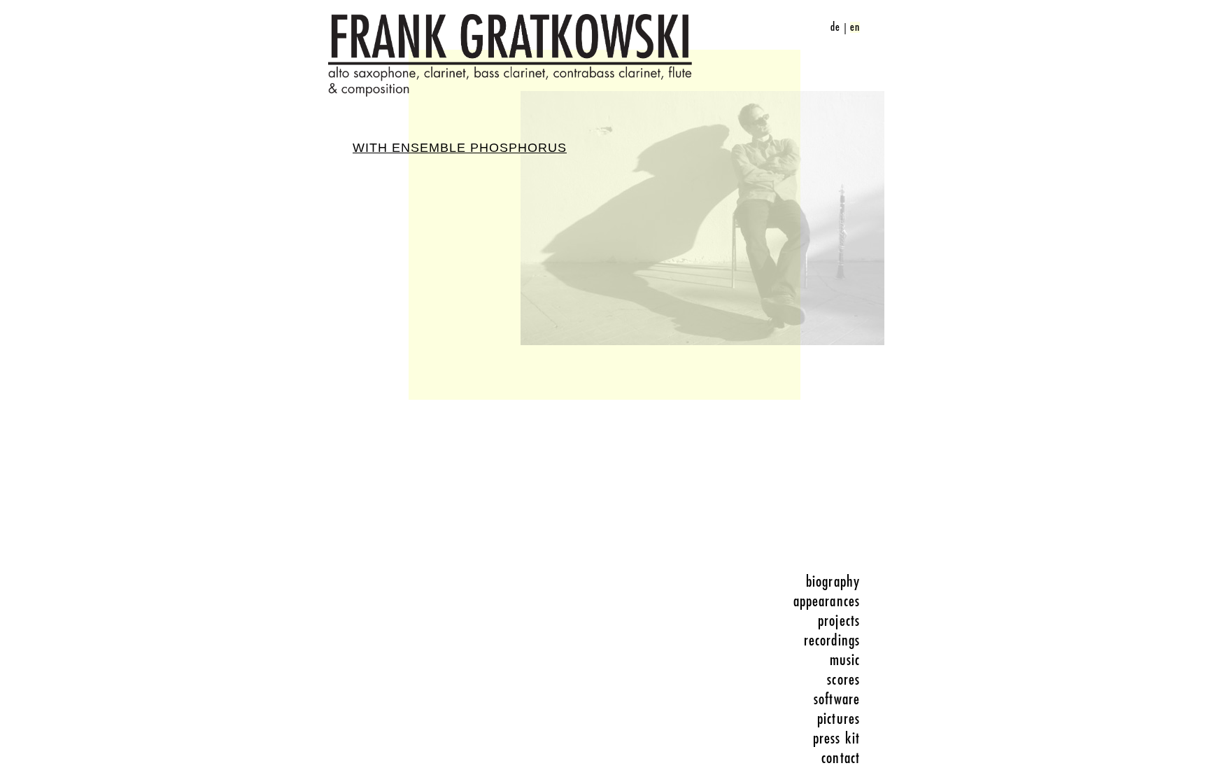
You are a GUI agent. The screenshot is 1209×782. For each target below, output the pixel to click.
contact (840, 758)
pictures (838, 719)
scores (843, 679)
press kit (836, 738)
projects (839, 621)
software (837, 699)
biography (833, 581)
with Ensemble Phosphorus (460, 148)
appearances (826, 601)
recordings (832, 640)
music (845, 660)
